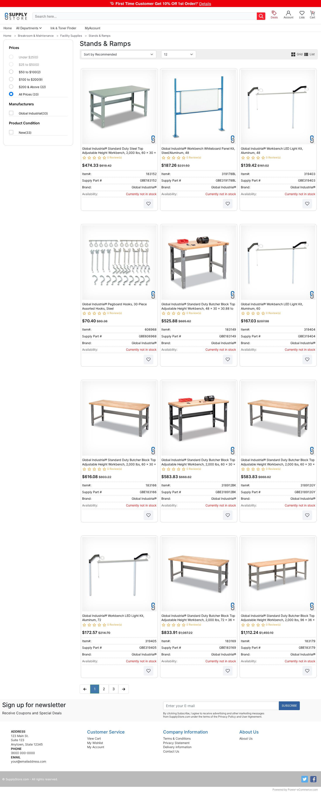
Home (7, 35)
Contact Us (171, 751)
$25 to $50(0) (29, 64)
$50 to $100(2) (30, 72)
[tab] (38, 71)
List (312, 54)
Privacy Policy (227, 716)
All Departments (27, 28)
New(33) (25, 132)
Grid (300, 54)
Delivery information (177, 747)
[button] (160, 3)
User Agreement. (252, 716)
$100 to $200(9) (31, 79)
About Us (245, 738)
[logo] (16, 16)
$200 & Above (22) (32, 87)
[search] (261, 16)
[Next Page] (123, 689)
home (7, 28)
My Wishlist (95, 743)
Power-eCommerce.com (303, 789)
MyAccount (92, 28)
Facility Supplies (71, 35)
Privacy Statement (176, 743)
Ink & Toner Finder (63, 28)
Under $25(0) (28, 57)
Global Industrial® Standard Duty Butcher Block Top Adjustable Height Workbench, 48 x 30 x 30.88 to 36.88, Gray (198, 308)
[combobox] (145, 16)
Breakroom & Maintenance (36, 35)
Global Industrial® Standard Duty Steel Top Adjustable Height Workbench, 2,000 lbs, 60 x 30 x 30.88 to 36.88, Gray (119, 153)
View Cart (94, 738)
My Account (95, 747)
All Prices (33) (29, 94)
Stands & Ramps (99, 35)
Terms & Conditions (177, 738)
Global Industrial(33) (33, 113)
